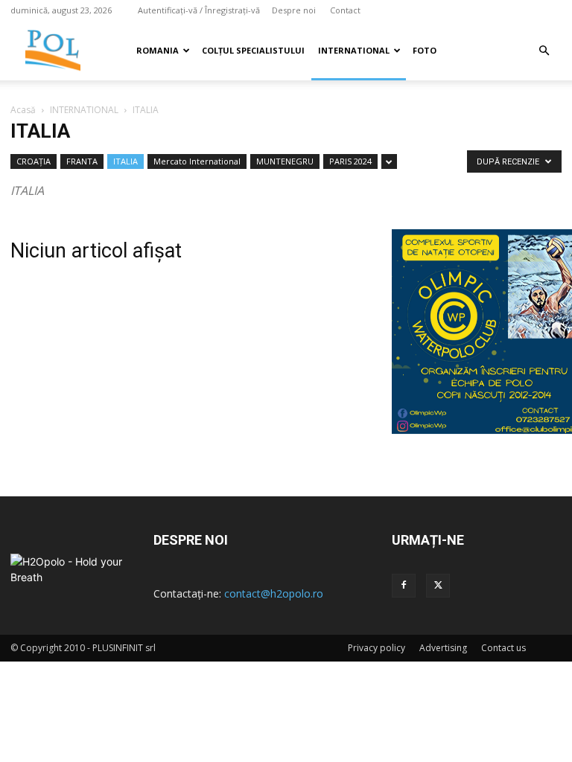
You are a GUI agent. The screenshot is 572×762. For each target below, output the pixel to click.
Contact (345, 10)
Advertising (443, 647)
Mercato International (197, 161)
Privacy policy (376, 647)
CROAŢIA (33, 161)
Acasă (23, 109)
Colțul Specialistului (253, 50)
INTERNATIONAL (354, 50)
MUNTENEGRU (285, 161)
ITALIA (125, 161)
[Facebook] (404, 586)
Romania (157, 50)
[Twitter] (438, 586)
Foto (424, 50)
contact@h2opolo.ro (273, 593)
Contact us (503, 647)
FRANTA (82, 161)
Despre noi (294, 10)
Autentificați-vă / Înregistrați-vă (199, 10)
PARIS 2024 (350, 161)
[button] (544, 51)
